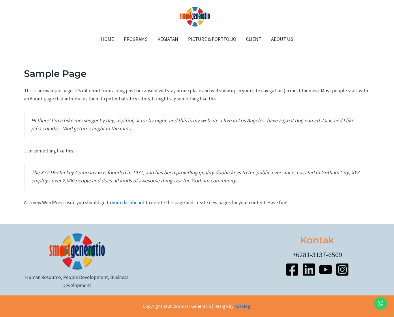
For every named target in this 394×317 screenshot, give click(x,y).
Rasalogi (243, 306)
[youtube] (326, 269)
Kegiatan (167, 39)
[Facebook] (292, 269)
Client (253, 39)
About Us (282, 39)
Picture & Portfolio (212, 39)
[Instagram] (342, 269)
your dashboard (128, 202)
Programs (136, 39)
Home (107, 39)
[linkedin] (309, 269)
